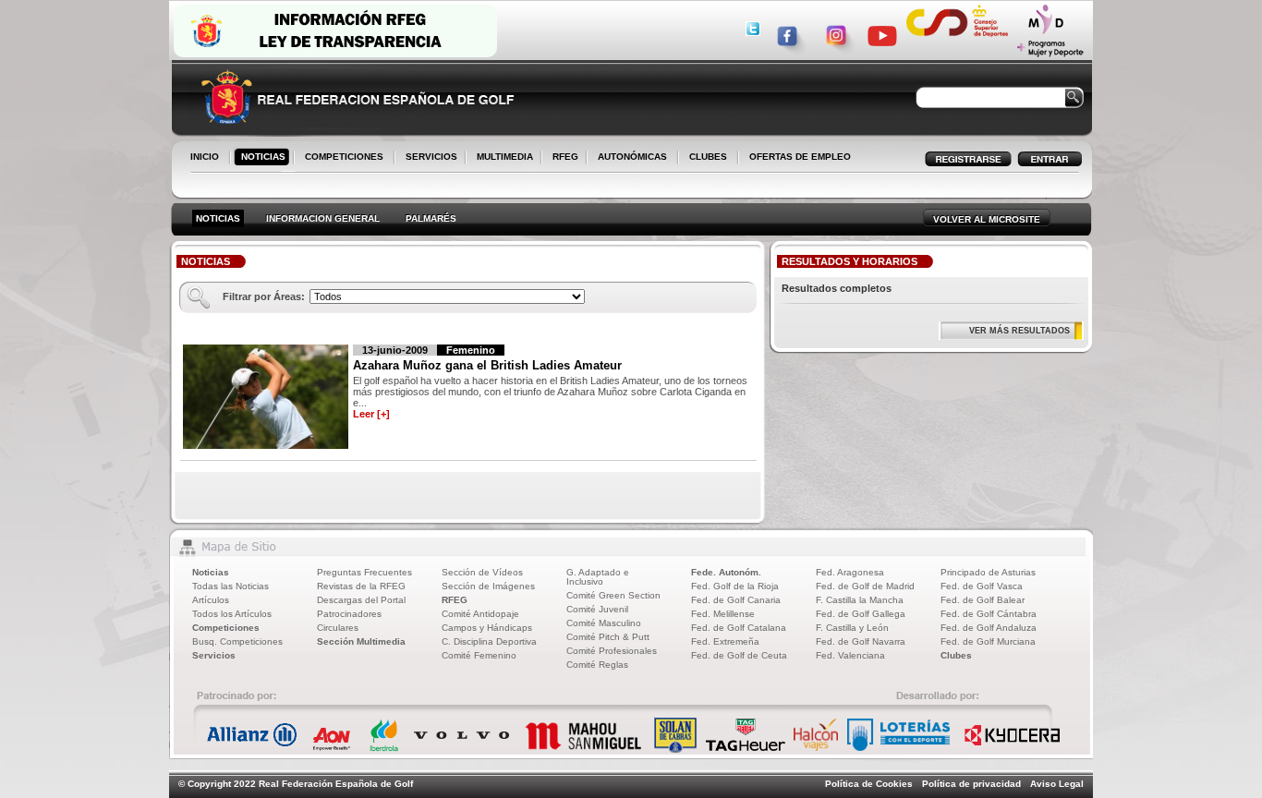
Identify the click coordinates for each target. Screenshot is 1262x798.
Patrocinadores (349, 614)
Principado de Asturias (988, 572)
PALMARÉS (431, 218)
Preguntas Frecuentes (364, 572)
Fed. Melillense (723, 614)
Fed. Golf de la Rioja (735, 586)
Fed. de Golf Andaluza (988, 628)
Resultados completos (837, 288)
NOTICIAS (259, 157)
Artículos (210, 600)
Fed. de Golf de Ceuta (739, 655)
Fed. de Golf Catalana (738, 628)
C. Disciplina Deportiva (489, 641)
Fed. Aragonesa (850, 572)
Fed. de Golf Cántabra (988, 614)
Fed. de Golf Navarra (860, 641)
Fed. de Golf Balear (982, 600)
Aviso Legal (1057, 784)
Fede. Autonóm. (726, 572)
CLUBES (708, 156)
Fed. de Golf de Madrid (865, 586)
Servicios (214, 655)
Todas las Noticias (230, 586)
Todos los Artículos (232, 614)
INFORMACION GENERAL (323, 218)
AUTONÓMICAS (632, 156)
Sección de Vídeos (482, 572)
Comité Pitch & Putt (607, 637)
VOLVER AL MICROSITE (986, 219)
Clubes (956, 655)
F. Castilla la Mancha (860, 600)
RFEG (561, 157)
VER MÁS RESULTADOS (1019, 330)
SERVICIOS (427, 157)
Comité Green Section (613, 595)
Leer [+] (371, 413)
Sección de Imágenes (488, 586)
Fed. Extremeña (725, 641)
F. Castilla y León (852, 628)
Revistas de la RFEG (361, 586)
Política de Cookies (869, 784)
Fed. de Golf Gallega (860, 614)
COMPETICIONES (344, 156)
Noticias (210, 572)
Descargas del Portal (361, 600)
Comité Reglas (597, 664)
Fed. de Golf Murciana (988, 641)
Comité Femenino (479, 655)
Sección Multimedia (361, 641)
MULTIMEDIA (501, 157)
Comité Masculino (603, 623)
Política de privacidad (971, 784)
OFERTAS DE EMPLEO (800, 156)
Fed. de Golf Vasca (981, 586)
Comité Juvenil (597, 609)
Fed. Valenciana (850, 655)
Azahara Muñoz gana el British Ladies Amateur (487, 365)
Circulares (337, 628)
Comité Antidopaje (480, 614)
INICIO (204, 156)
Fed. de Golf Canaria (736, 600)
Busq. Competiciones (237, 641)
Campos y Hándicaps (487, 628)
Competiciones (226, 628)
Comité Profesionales (611, 651)
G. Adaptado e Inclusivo (597, 576)
